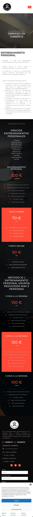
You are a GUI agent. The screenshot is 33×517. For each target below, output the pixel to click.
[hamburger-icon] (29, 7)
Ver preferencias (16, 509)
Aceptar (16, 500)
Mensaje (4, 481)
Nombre (4, 469)
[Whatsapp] (19, 465)
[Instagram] (15, 465)
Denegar (16, 505)
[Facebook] (11, 465)
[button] (30, 484)
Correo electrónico (6, 475)
